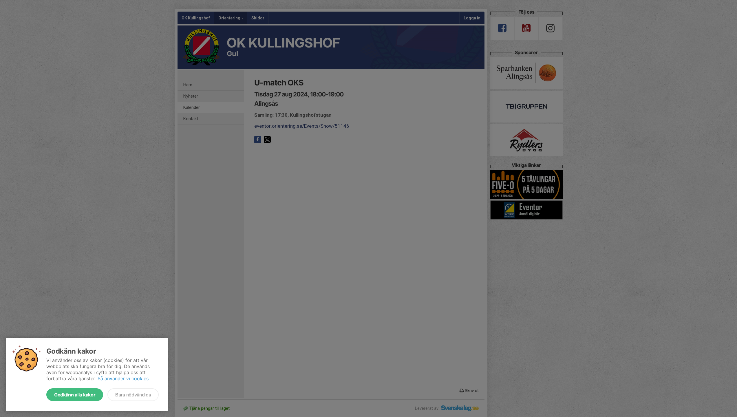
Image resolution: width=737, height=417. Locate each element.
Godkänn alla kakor (74, 395)
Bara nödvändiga (133, 395)
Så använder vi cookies (123, 378)
